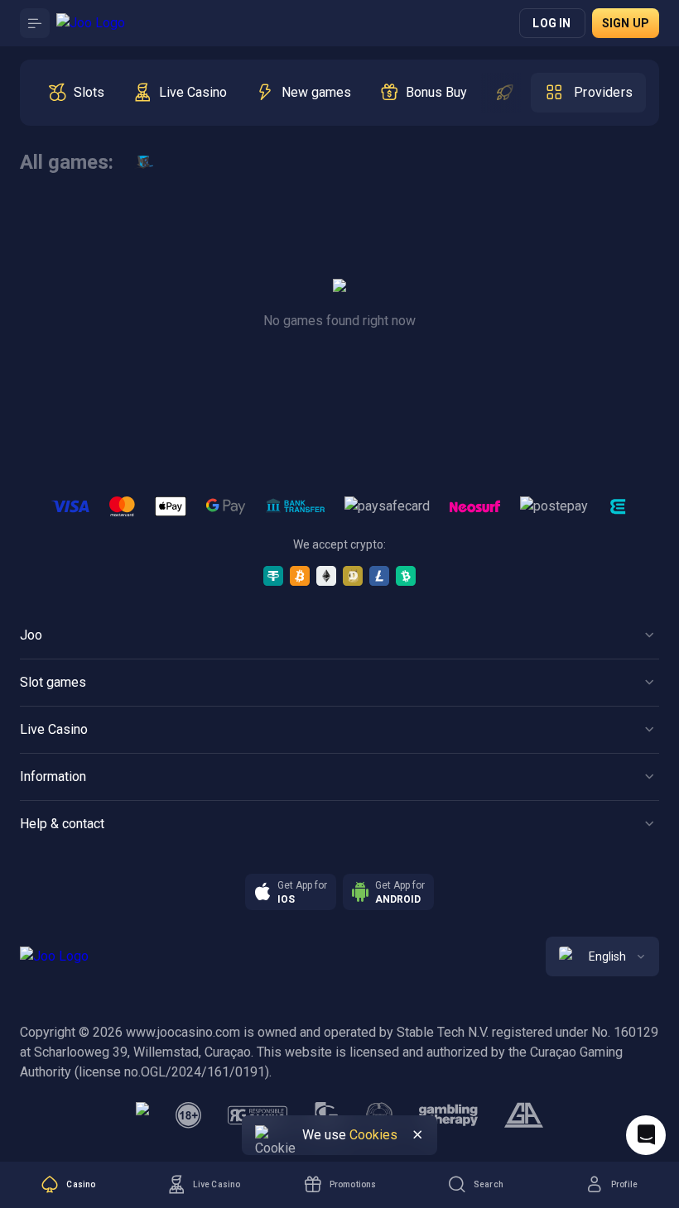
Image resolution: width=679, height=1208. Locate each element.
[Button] (35, 23)
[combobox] (602, 956)
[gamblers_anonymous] (523, 1115)
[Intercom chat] (646, 1135)
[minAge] (189, 1115)
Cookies (373, 1135)
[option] (75, 93)
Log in (551, 23)
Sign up (625, 23)
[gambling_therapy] (448, 1115)
